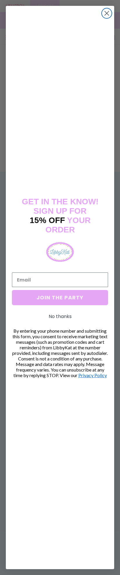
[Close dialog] (107, 13)
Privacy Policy (92, 375)
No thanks (60, 316)
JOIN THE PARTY (60, 297)
